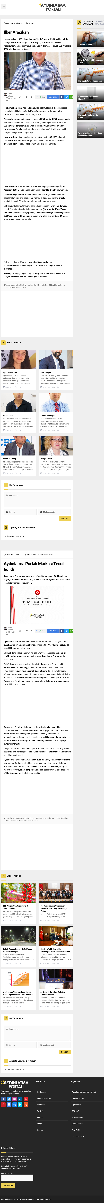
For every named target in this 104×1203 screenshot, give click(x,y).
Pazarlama (14, 820)
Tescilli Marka (33, 820)
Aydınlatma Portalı (12, 818)
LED (50, 285)
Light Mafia (76, 1104)
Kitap (37, 818)
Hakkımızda (41, 1092)
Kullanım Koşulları (44, 1098)
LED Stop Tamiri (78, 1136)
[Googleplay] (20, 1104)
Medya (64, 818)
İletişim (40, 1130)
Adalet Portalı (77, 1117)
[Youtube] (26, 1099)
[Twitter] (9, 1099)
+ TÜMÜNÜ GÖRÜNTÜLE (99, 22)
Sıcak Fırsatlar (77, 1123)
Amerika (16, 285)
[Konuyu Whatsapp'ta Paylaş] (71, 97)
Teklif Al (40, 1111)
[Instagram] (14, 1099)
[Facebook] (3, 1099)
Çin (21, 285)
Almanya (9, 285)
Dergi (22, 818)
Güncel (18, 554)
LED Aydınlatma (58, 285)
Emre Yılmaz (10, 94)
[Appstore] (14, 1104)
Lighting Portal (78, 1098)
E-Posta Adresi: (7, 1173)
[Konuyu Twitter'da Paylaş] (66, 97)
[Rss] (26, 1104)
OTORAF (75, 1111)
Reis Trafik (76, 1130)
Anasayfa (9, 23)
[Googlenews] (9, 1104)
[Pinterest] (3, 1104)
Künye (39, 1123)
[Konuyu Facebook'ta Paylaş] (61, 97)
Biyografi (19, 23)
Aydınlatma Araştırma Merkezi (84, 1092)
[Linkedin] (20, 1099)
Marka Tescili (57, 818)
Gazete (32, 818)
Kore (47, 285)
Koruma (43, 818)
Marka (49, 818)
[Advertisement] (37, 164)
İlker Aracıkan (28, 285)
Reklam (40, 1117)
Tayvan (23, 287)
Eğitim (27, 818)
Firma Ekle (41, 1104)
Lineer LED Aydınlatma (12, 287)
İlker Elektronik (39, 285)
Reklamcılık (23, 820)
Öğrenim (7, 820)
